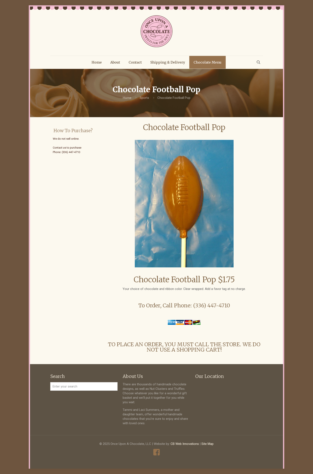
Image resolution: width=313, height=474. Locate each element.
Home (127, 98)
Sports (144, 98)
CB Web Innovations (185, 444)
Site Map (207, 444)
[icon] (156, 452)
